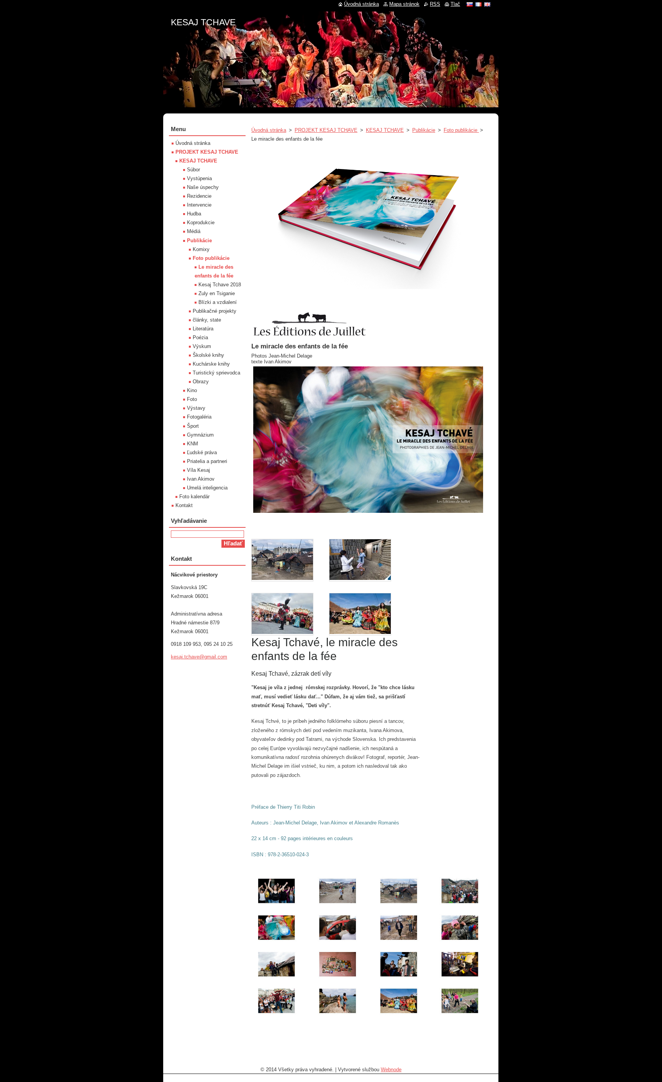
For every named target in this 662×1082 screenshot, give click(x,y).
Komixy (201, 249)
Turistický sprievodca (216, 373)
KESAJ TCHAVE (385, 130)
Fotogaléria (199, 417)
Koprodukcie (201, 222)
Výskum (202, 346)
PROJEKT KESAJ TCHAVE (326, 130)
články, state (207, 320)
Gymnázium (200, 435)
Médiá (193, 231)
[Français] (478, 4)
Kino (192, 390)
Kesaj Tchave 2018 (219, 284)
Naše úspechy (203, 187)
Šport (193, 426)
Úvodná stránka (268, 130)
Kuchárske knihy (211, 364)
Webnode (391, 1069)
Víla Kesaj (198, 470)
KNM (192, 444)
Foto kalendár (194, 496)
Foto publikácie (461, 130)
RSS (435, 4)
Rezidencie (199, 196)
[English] (487, 4)
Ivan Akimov (201, 479)
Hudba (194, 214)
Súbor (193, 169)
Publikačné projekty (214, 311)
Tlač (455, 4)
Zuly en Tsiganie (216, 293)
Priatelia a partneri (207, 461)
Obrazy (201, 381)
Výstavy (196, 408)
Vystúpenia (199, 178)
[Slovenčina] (470, 4)
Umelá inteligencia (207, 488)
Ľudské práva (202, 452)
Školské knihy (208, 355)
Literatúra (203, 329)
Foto (192, 399)
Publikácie (423, 130)
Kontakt (184, 505)
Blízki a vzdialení (217, 302)
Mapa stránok (404, 4)
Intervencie (199, 205)
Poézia (200, 337)
